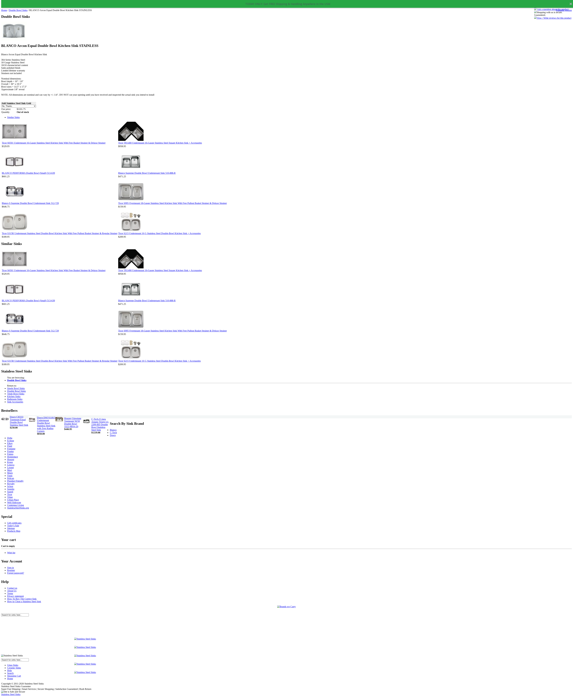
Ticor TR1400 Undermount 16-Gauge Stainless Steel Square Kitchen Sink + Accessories (160, 143)
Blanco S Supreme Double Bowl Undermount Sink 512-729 (30, 203)
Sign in (10, 567)
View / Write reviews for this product (554, 18)
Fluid (9, 446)
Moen (10, 473)
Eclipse (10, 440)
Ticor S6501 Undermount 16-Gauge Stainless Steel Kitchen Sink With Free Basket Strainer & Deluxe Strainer (53, 143)
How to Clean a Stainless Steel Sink (24, 601)
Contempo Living (15, 505)
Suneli (10, 491)
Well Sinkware (14, 502)
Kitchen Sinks (13, 396)
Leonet (10, 467)
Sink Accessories (15, 402)
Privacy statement (15, 596)
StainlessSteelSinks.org (18, 508)
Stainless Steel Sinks (10, 694)
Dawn (113, 435)
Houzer (10, 459)
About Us (11, 590)
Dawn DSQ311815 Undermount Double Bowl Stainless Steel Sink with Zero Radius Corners (46, 424)
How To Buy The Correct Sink (22, 599)
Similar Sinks (13, 117)
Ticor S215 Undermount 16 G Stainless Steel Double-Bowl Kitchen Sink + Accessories (159, 233)
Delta (9, 438)
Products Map (13, 531)
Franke (10, 451)
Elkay (10, 443)
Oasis (9, 475)
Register (11, 570)
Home (4, 10)
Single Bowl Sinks (16, 388)
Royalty (11, 483)
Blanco (113, 430)
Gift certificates (14, 523)
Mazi (9, 470)
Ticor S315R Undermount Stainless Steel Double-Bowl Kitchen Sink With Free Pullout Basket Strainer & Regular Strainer (59, 233)
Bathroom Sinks (14, 399)
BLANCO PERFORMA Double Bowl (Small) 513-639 (28, 173)
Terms (10, 593)
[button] (287, 4)
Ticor (9, 494)
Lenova (10, 465)
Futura (10, 454)
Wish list (11, 552)
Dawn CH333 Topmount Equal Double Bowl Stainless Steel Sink (19, 421)
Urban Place (13, 500)
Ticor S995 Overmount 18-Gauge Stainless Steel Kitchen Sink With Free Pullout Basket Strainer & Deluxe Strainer (172, 203)
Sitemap (11, 528)
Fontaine (11, 448)
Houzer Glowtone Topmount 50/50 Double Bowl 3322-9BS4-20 (72, 422)
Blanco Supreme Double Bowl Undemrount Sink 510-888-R (147, 173)
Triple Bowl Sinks (15, 393)
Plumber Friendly (15, 481)
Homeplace (12, 457)
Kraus (10, 462)
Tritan (10, 497)
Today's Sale (13, 525)
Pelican (10, 478)
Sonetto (10, 489)
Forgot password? (15, 573)
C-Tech (113, 432)
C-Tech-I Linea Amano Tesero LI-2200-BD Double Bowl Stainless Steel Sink (100, 424)
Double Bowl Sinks (18, 10)
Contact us (12, 588)
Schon (10, 486)
